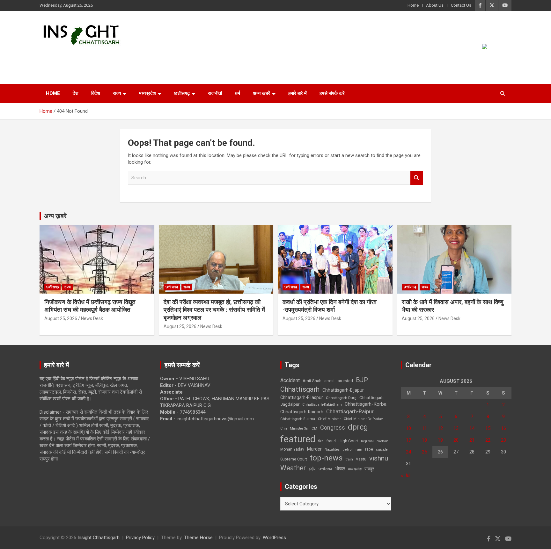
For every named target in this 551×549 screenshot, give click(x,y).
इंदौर (312, 469)
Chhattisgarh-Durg (341, 398)
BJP (362, 380)
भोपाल (340, 469)
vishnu (378, 458)
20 (456, 440)
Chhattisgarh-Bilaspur (301, 397)
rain (359, 449)
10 (408, 428)
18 (424, 440)
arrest (329, 381)
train (349, 459)
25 (424, 452)
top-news (326, 457)
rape (369, 449)
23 (503, 440)
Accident (290, 380)
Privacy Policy (140, 537)
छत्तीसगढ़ (182, 93)
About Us (435, 5)
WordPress (274, 537)
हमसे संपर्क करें (332, 93)
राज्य (117, 93)
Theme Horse (198, 537)
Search (416, 178)
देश (75, 93)
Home (413, 5)
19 (440, 440)
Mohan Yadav (292, 449)
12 (440, 428)
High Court (348, 440)
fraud (331, 441)
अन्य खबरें (261, 93)
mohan (382, 441)
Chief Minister (329, 419)
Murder (314, 449)
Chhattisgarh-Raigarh (301, 411)
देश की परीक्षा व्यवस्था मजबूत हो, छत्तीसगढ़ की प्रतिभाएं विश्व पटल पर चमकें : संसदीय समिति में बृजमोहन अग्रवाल (214, 309)
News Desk (92, 318)
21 (471, 440)
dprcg (358, 427)
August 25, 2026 (60, 318)
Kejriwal (367, 441)
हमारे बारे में (297, 93)
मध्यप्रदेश (147, 93)
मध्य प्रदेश (355, 469)
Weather (293, 468)
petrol (347, 449)
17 (408, 440)
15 (487, 428)
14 (471, 428)
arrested (345, 380)
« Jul (405, 475)
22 (487, 440)
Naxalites (332, 449)
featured (297, 439)
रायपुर (369, 468)
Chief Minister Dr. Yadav (363, 419)
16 (503, 428)
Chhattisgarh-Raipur (350, 411)
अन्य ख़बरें (55, 216)
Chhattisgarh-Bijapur (343, 390)
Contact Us (461, 5)
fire (320, 441)
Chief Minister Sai (294, 428)
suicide (382, 449)
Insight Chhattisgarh (97, 55)
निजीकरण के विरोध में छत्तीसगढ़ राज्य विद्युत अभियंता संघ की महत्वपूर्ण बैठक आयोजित (90, 306)
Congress (332, 427)
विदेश (95, 93)
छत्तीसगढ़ (325, 469)
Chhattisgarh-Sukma (297, 419)
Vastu (361, 459)
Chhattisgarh (300, 389)
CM (314, 428)
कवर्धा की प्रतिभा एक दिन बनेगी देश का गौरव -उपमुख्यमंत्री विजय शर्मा (330, 306)
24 (408, 452)
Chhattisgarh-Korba (365, 404)
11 (424, 428)
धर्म (237, 93)
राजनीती (215, 93)
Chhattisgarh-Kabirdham (322, 405)
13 (456, 428)
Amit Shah (312, 380)
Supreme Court (293, 459)
